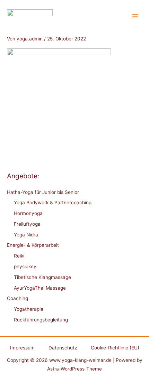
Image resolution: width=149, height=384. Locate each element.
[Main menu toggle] (135, 16)
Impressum (22, 347)
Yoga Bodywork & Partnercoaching (52, 202)
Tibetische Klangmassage (42, 277)
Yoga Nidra (26, 234)
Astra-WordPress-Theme (74, 369)
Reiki (19, 256)
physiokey (25, 266)
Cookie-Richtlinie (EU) (115, 347)
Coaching (17, 298)
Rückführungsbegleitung (41, 319)
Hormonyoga (28, 213)
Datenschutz (63, 347)
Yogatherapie (28, 309)
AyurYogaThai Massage (40, 288)
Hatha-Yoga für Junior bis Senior (43, 192)
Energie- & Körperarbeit (33, 245)
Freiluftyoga (27, 224)
